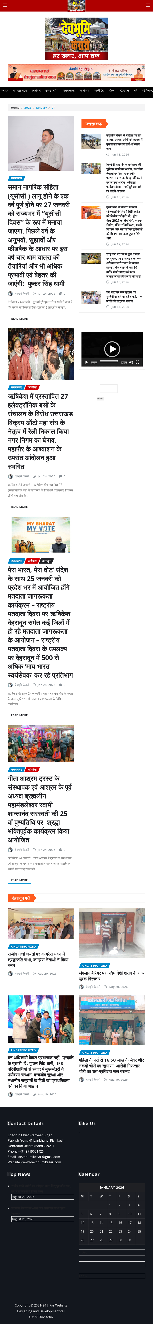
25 (139, 1231)
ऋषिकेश (84, 90)
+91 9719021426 (31, 1151)
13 (92, 1223)
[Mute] (131, 362)
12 (82, 1223)
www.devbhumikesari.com (42, 1162)
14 (101, 1223)
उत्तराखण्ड (69, 90)
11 (139, 1214)
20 (92, 1231)
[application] (112, 349)
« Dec (83, 1252)
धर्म (135, 90)
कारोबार (36, 90)
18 (139, 1223)
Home (15, 107)
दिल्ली (112, 90)
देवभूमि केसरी (22, 293)
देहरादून (124, 90)
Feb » (83, 1276)
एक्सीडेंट (99, 90)
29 (111, 1240)
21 (101, 1231)
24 (53, 107)
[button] (112, 349)
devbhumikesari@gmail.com (39, 1157)
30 (120, 1240)
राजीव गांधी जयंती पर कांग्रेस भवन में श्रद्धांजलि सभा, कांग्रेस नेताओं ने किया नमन (38, 959)
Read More (19, 318)
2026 (27, 107)
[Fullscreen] (137, 362)
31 (129, 1240)
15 (111, 1223)
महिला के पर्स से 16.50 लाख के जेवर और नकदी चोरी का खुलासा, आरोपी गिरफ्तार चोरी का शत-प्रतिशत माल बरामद (111, 1065)
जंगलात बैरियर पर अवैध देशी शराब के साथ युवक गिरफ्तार (111, 976)
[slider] (109, 361)
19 (82, 1231)
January (41, 107)
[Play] (87, 362)
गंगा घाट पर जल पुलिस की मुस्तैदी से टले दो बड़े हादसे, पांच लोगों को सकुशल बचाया (124, 296)
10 (129, 1214)
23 (120, 1231)
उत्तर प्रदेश (51, 90)
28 (101, 1240)
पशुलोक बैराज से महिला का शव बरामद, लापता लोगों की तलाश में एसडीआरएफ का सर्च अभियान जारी (124, 142)
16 (120, 1223)
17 (129, 1223)
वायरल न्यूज (20, 90)
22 (111, 1231)
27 (92, 1240)
